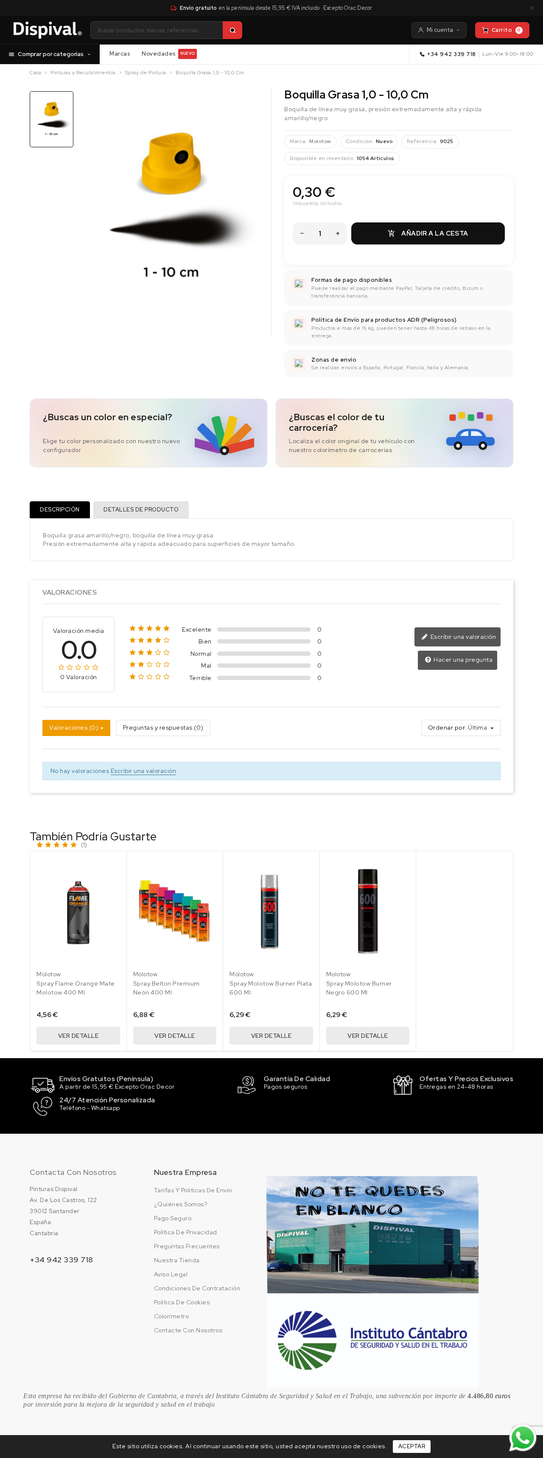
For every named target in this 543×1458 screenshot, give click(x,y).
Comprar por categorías (51, 54)
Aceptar (411, 1446)
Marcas (119, 53)
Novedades (168, 53)
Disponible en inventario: (322, 158)
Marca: (298, 141)
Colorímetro (171, 1316)
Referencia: (422, 141)
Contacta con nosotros (73, 1172)
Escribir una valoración (462, 637)
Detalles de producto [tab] (141, 509)
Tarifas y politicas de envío (193, 1190)
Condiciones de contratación (197, 1288)
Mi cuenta (440, 30)
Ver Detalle (78, 1035)
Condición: (360, 141)
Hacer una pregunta (462, 659)
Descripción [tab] (60, 509)
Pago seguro (173, 1218)
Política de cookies (182, 1302)
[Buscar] (232, 30)
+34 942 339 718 (451, 54)
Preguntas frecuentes (187, 1246)
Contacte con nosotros (188, 1330)
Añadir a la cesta (428, 233)
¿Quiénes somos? (180, 1204)
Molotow (320, 141)
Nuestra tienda (177, 1260)
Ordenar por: (447, 727)
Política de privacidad (185, 1232)
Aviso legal (171, 1274)
